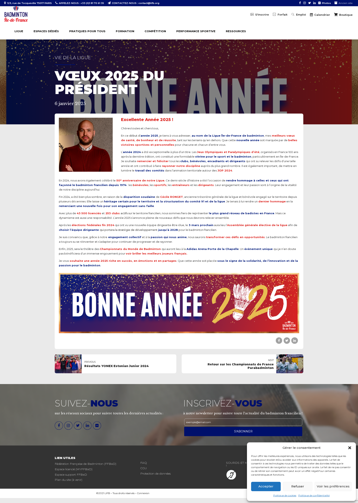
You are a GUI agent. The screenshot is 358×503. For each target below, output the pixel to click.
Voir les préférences (333, 486)
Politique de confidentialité (314, 495)
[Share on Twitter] (287, 340)
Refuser (297, 486)
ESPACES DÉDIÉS (46, 31)
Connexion (143, 493)
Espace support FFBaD (71, 474)
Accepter (265, 486)
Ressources (236, 31)
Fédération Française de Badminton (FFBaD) (85, 464)
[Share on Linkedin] (294, 340)
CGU (143, 468)
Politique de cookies (284, 495)
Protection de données (155, 473)
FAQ (143, 463)
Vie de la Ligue (73, 57)
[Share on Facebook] (279, 340)
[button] (350, 448)
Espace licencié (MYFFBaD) (73, 469)
